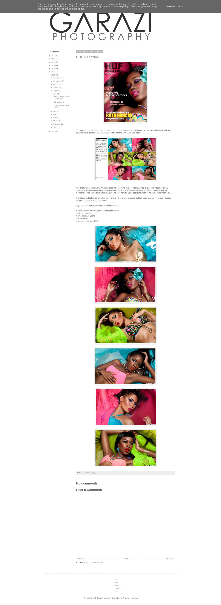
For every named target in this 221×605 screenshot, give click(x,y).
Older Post (170, 558)
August (56, 91)
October (56, 84)
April (55, 118)
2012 (53, 72)
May (55, 114)
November (57, 81)
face (116, 579)
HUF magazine (87, 57)
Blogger (134, 598)
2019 (53, 56)
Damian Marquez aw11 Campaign (61, 98)
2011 (53, 75)
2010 (53, 131)
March (55, 121)
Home (126, 558)
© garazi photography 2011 (87, 221)
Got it (181, 6)
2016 (53, 59)
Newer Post (81, 558)
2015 (53, 62)
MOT (101, 211)
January (56, 127)
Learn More (170, 6)
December (57, 78)
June (55, 111)
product (117, 585)
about (117, 591)
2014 (53, 65)
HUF (131, 130)
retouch (117, 588)
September (57, 87)
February (57, 124)
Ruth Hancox (101, 133)
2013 (53, 69)
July (55, 94)
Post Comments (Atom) (94, 562)
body (116, 582)
